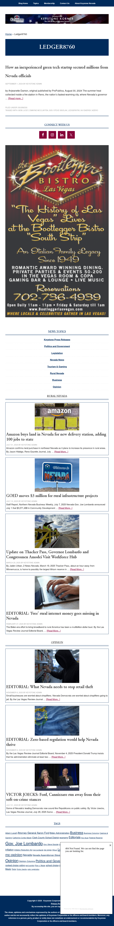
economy (64, 837)
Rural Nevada (57, 373)
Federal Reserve (96, 837)
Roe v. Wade (40, 865)
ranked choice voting (15, 865)
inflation (9, 849)
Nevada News (57, 359)
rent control (29, 865)
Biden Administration (59, 832)
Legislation (57, 353)
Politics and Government (57, 346)
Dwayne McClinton (38, 110)
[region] (57, 231)
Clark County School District (45, 837)
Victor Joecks (22, 869)
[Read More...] (61, 451)
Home (8, 34)
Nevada (27, 855)
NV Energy (86, 110)
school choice (52, 865)
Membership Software (86, 909)
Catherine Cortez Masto (22, 837)
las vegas (48, 850)
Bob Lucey (23, 110)
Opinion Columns (27, 861)
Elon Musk (84, 838)
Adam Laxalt (11, 832)
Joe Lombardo (38, 850)
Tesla (14, 869)
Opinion (57, 386)
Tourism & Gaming (57, 366)
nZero (95, 110)
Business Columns (91, 833)
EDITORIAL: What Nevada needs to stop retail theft (49, 687)
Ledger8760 (74, 110)
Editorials (75, 837)
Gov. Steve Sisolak (58, 110)
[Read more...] (15, 98)
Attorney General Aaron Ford (33, 833)
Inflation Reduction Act (23, 850)
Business (22, 107)
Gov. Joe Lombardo (24, 843)
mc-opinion (13, 854)
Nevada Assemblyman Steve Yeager (50, 855)
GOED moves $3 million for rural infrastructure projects (52, 496)
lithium (54, 850)
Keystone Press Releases (57, 339)
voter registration (33, 869)
